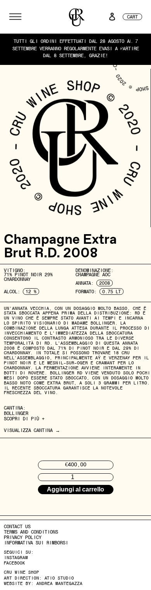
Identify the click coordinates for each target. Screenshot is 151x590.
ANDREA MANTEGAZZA (59, 583)
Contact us (17, 526)
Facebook (14, 563)
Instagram (16, 557)
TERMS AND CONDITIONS (31, 532)
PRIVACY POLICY (22, 537)
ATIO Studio (59, 578)
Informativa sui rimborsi (36, 543)
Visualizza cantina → (32, 430)
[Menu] (15, 16)
